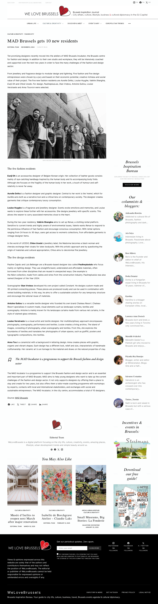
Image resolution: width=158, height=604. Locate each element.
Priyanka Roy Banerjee (134, 356)
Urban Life (31, 23)
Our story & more (94, 592)
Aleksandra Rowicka (133, 213)
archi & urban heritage (90, 510)
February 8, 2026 (63, 523)
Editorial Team (13, 47)
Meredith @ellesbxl (133, 336)
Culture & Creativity (52, 23)
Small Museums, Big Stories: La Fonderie (91, 518)
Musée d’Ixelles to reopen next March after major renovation (22, 518)
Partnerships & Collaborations (30, 3)
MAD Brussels (21, 398)
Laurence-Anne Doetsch (135, 316)
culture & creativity (15, 34)
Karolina (128, 296)
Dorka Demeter (131, 276)
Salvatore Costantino (91, 525)
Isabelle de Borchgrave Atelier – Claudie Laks (57, 516)
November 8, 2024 (27, 47)
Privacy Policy (128, 592)
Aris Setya (129, 233)
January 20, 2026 (92, 527)
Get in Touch (112, 592)
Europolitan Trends (115, 23)
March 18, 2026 (29, 526)
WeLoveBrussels (24, 592)
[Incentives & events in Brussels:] (132, 448)
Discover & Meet (75, 23)
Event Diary (94, 23)
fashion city (29, 34)
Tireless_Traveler (132, 399)
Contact (48, 3)
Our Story (11, 3)
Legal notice (145, 592)
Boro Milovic (130, 253)
